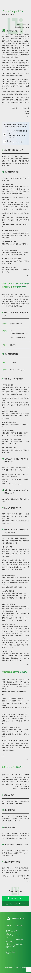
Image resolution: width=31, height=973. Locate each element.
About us (8, 925)
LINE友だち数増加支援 (10, 952)
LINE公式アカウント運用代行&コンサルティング (10, 934)
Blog (16, 930)
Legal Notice (19, 944)
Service (8, 930)
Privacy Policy (19, 939)
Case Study (18, 925)
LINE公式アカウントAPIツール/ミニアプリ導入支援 (10, 944)
